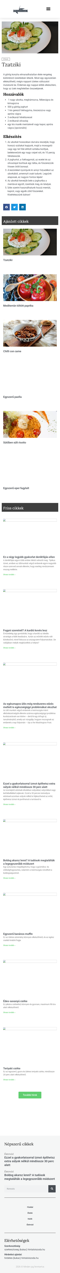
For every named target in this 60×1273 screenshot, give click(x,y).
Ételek (5, 59)
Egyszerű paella (12, 396)
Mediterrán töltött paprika (18, 305)
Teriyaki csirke (11, 1068)
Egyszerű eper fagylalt (16, 488)
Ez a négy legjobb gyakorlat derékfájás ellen (29, 557)
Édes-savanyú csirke (15, 1001)
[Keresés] (52, 1188)
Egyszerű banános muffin (18, 933)
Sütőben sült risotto (14, 442)
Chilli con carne (12, 351)
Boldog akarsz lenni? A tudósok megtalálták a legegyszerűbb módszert (29, 1176)
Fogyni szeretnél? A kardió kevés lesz (25, 630)
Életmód (30, 1225)
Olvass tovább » (9, 575)
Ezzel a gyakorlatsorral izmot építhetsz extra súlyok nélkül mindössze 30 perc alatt (29, 1161)
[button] (48, 9)
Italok (30, 1219)
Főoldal (30, 1207)
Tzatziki (11, 64)
